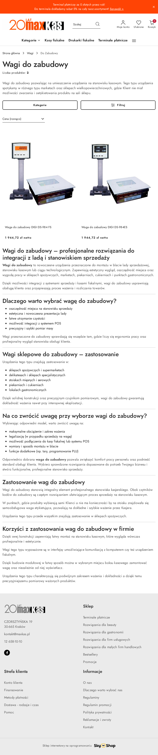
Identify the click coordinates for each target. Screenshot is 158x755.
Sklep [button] (88, 606)
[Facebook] (7, 653)
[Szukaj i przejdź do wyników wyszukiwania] (97, 24)
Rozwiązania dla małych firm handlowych (112, 647)
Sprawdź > (117, 9)
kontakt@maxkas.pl (17, 634)
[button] (31, 40)
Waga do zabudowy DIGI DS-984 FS (28, 227)
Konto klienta (13, 682)
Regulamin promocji (97, 704)
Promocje (89, 661)
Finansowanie (13, 690)
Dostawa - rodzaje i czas (21, 704)
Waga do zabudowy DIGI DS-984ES (104, 227)
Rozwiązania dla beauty (99, 624)
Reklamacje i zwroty (97, 719)
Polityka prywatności (97, 712)
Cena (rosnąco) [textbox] (11, 119)
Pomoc (9, 712)
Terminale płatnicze (96, 617)
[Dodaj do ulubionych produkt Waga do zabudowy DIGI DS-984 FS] (72, 131)
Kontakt (88, 727)
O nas (87, 682)
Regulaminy (91, 697)
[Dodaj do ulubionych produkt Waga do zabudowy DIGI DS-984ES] (148, 131)
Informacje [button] (92, 671)
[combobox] (23, 119)
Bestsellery (90, 654)
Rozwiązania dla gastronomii (103, 632)
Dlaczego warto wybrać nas (102, 690)
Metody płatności (16, 697)
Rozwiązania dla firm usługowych (106, 639)
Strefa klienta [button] (16, 671)
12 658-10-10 (13, 641)
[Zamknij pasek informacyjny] (154, 7)
